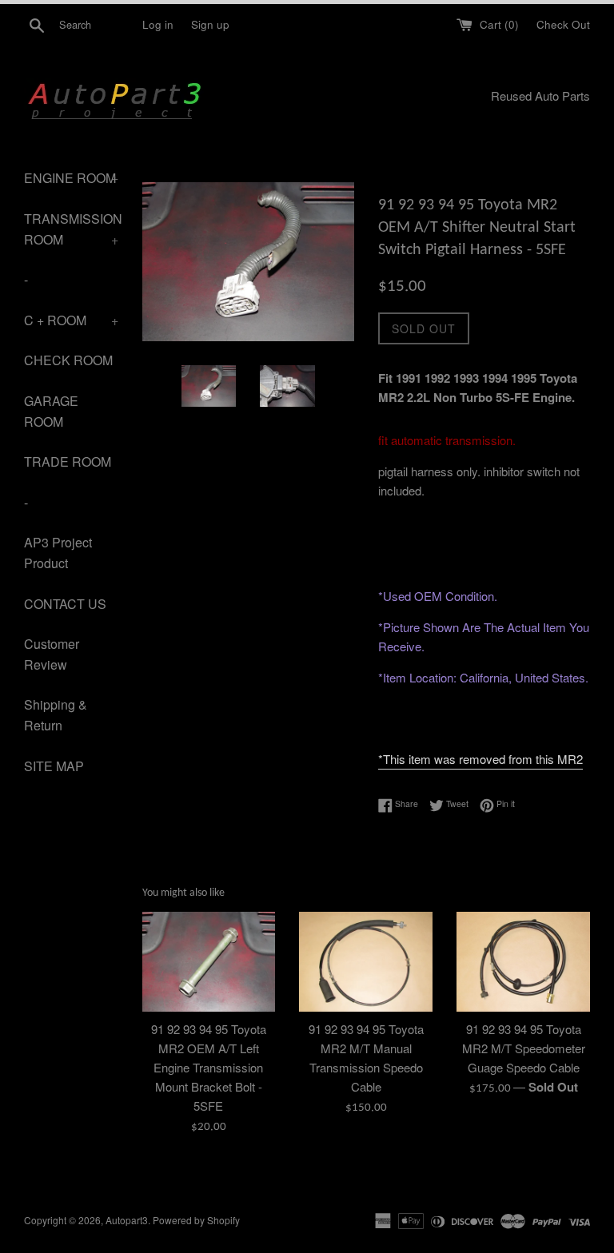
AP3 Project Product (58, 552)
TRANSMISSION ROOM (71, 229)
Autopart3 (127, 1220)
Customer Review (51, 654)
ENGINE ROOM (71, 178)
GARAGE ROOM (51, 411)
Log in (157, 24)
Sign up (210, 24)
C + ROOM (71, 320)
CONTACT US (65, 604)
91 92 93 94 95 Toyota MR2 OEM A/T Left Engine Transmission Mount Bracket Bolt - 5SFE (208, 1067)
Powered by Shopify (196, 1220)
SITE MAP (54, 766)
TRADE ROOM (67, 461)
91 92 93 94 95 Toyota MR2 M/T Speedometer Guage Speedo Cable (523, 1048)
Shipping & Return (55, 714)
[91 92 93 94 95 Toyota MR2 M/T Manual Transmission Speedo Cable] (366, 962)
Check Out (563, 24)
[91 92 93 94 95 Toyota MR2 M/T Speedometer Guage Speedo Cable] (523, 962)
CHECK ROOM (68, 360)
